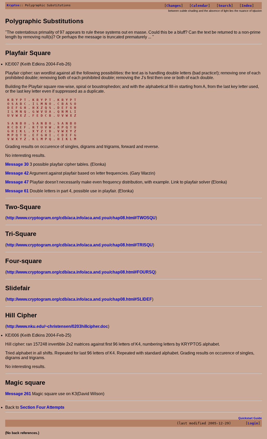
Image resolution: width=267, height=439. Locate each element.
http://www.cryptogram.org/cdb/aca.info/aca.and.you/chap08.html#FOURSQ (81, 272)
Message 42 (17, 173)
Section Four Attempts (42, 407)
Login (253, 423)
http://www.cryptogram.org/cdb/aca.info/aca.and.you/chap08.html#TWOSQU (81, 218)
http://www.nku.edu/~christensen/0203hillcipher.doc (57, 326)
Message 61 (17, 191)
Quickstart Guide (250, 418)
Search (225, 6)
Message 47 (17, 182)
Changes (173, 6)
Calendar (199, 6)
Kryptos (13, 5)
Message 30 (17, 164)
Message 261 (18, 393)
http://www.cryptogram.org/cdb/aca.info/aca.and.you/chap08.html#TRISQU (80, 245)
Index (246, 6)
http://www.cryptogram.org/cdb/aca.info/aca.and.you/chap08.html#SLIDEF (79, 299)
